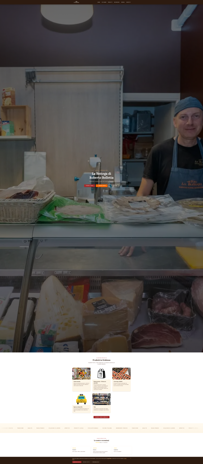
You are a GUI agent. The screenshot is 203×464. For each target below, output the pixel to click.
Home (99, 2)
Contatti (128, 2)
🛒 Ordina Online (101, 185)
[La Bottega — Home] (76, 2)
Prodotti (110, 2)
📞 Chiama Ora (113, 185)
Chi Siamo (104, 2)
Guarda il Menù (89, 185)
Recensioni (117, 2)
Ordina (123, 2)
